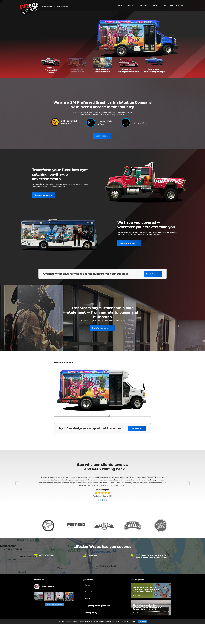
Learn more (101, 136)
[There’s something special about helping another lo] (59, 596)
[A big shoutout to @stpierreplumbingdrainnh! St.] (38, 596)
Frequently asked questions (97, 606)
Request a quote (42, 195)
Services (131, 5)
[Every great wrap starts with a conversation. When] (69, 596)
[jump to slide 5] (154, 65)
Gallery (143, 5)
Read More (136, 595)
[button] (98, 500)
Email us (92, 555)
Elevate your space (101, 328)
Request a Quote (178, 5)
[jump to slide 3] (103, 65)
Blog (164, 5)
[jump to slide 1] (51, 65)
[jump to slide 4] (128, 65)
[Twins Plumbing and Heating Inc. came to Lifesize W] (49, 596)
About (154, 5)
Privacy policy (91, 613)
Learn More (151, 274)
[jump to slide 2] (77, 65)
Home (120, 5)
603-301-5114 (46, 555)
